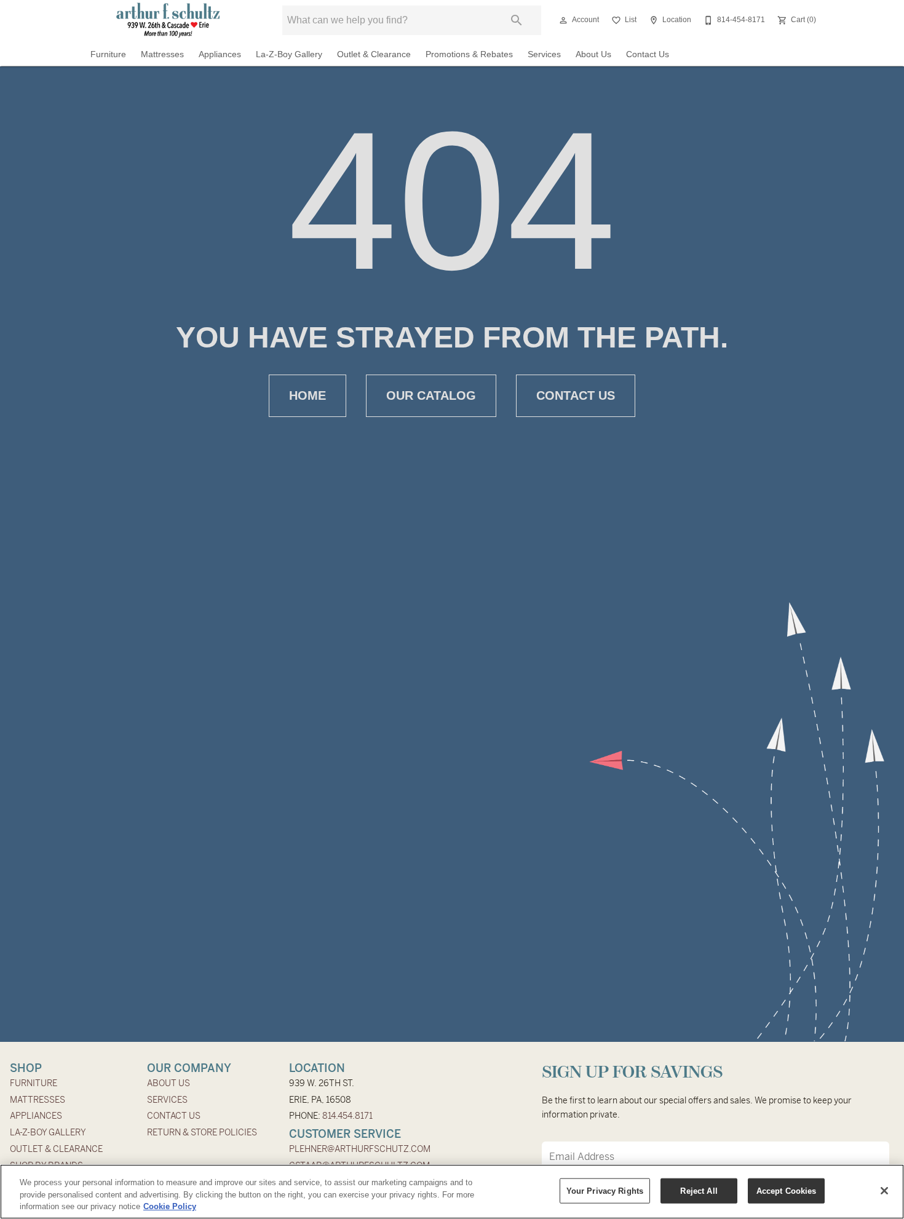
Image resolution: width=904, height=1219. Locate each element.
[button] (563, 20)
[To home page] (168, 20)
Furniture (108, 54)
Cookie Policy (169, 1206)
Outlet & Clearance (374, 54)
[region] (452, 1191)
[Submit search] (516, 20)
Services (544, 54)
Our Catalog (431, 395)
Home (307, 395)
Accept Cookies (786, 1190)
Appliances (220, 54)
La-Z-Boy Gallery (289, 54)
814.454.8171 (347, 1115)
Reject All (698, 1190)
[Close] (884, 1190)
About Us (593, 54)
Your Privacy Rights (604, 1190)
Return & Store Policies (202, 1132)
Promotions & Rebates (469, 54)
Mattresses (162, 54)
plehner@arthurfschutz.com (359, 1148)
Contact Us (647, 54)
